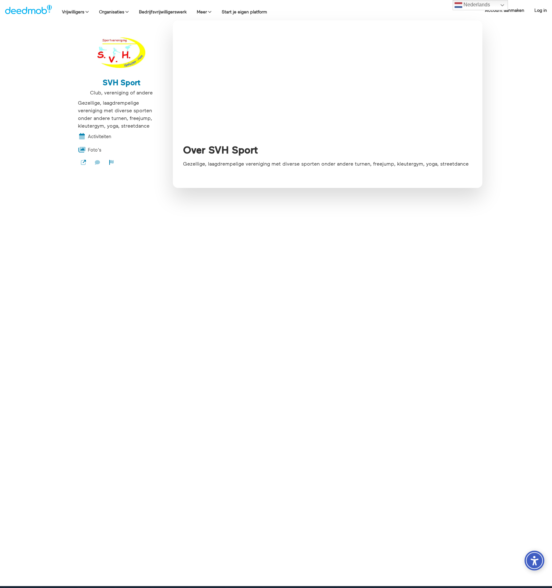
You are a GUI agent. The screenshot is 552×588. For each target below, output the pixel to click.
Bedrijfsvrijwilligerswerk (163, 12)
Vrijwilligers (73, 12)
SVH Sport (121, 82)
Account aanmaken (504, 10)
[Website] (83, 162)
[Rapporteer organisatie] (111, 162)
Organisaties (111, 12)
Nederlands (476, 4)
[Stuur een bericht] (97, 162)
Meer (202, 12)
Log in (540, 10)
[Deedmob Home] (28, 10)
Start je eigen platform (244, 12)
